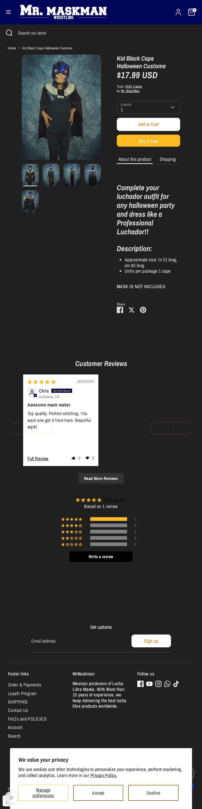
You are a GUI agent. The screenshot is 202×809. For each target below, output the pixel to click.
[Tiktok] (176, 684)
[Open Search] (9, 33)
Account (15, 727)
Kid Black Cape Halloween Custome (47, 48)
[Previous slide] (31, 428)
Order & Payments (24, 684)
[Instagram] (158, 684)
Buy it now (148, 141)
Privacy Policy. (103, 775)
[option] (61, 109)
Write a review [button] (101, 556)
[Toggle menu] (8, 12)
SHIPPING (18, 702)
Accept (98, 793)
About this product (134, 159)
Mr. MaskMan (130, 90)
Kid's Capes (133, 86)
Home (12, 48)
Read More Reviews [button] (101, 478)
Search (14, 736)
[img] (41, 382)
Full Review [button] (38, 458)
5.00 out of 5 (115, 499)
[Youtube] (149, 684)
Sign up (151, 641)
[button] (73, 458)
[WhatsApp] (167, 684)
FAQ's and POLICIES (27, 719)
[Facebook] (140, 684)
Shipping (168, 159)
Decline (153, 793)
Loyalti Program (22, 693)
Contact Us (18, 710)
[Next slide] (170, 428)
